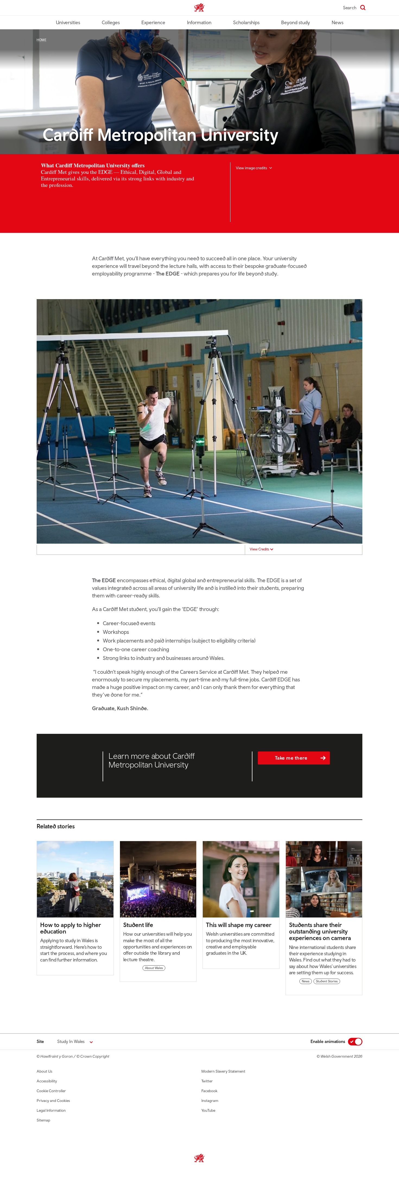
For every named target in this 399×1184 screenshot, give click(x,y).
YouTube (208, 1110)
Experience (153, 22)
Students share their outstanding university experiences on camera (320, 931)
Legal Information (51, 1110)
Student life (138, 924)
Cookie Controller (51, 1091)
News (337, 22)
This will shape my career (238, 924)
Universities (68, 22)
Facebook (209, 1091)
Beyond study (295, 22)
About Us (44, 1071)
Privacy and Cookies (53, 1100)
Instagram (209, 1100)
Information (199, 22)
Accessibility (47, 1081)
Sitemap (43, 1120)
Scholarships (246, 22)
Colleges (111, 22)
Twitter (207, 1081)
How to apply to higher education (70, 928)
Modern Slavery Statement (223, 1071)
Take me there (291, 758)
